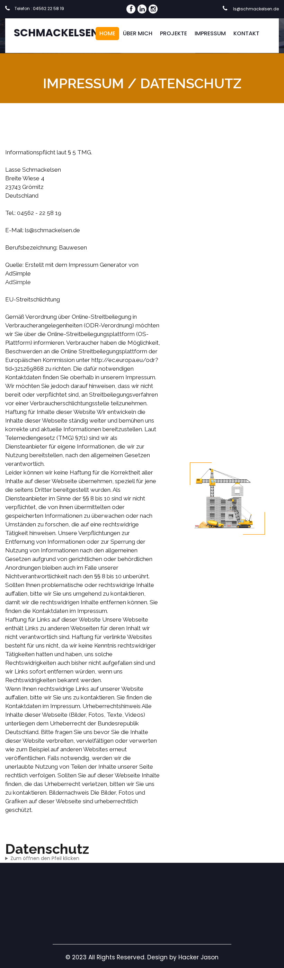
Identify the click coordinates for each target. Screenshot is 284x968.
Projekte (173, 33)
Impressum (210, 33)
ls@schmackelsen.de (255, 9)
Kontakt (246, 33)
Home (107, 33)
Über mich (137, 33)
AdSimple (18, 282)
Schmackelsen (56, 32)
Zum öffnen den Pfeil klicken (44, 858)
